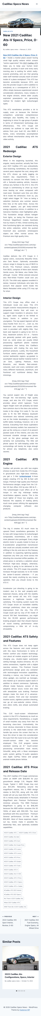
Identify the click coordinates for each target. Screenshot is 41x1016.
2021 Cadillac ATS (10, 832)
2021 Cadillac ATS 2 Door (27, 832)
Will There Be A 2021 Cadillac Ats (15, 907)
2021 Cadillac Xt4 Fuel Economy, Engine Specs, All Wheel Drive (32, 922)
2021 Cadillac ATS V (11, 870)
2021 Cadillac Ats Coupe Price (14, 845)
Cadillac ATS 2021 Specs (12, 894)
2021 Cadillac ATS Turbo (12, 865)
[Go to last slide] (5, 967)
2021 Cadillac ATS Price (12, 857)
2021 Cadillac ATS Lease (12, 849)
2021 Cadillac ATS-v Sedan (13, 886)
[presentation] (20, 958)
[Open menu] (37, 3)
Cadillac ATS (8, 31)
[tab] (16, 990)
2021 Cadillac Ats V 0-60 (12, 874)
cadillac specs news (11, 49)
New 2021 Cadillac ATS (12, 902)
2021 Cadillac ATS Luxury (12, 853)
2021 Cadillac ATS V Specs (13, 882)
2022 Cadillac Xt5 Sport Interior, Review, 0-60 (9, 921)
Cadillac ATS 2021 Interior (12, 890)
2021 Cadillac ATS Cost (12, 841)
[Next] (35, 967)
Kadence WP (25, 1010)
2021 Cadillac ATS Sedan (12, 861)
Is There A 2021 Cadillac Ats (13, 898)
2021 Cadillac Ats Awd (11, 837)
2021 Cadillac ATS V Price (12, 878)
